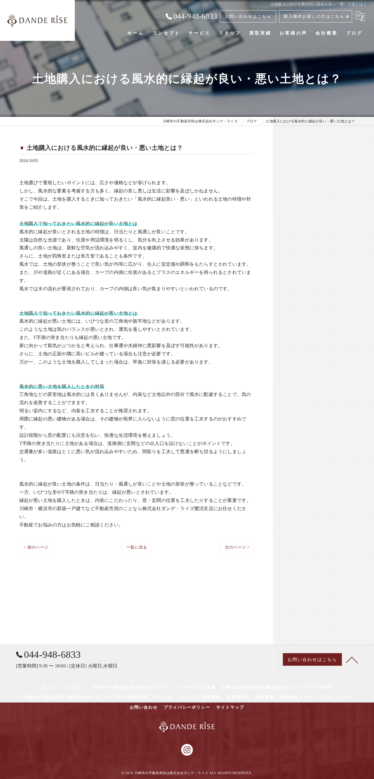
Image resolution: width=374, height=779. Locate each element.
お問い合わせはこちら (248, 16)
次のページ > (237, 547)
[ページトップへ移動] (352, 659)
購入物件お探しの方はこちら (314, 16)
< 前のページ (36, 547)
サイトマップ (230, 707)
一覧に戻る (136, 547)
